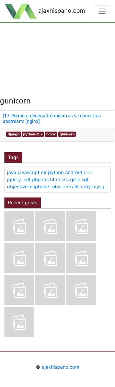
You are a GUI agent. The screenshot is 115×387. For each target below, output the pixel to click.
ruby (86, 187)
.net (26, 179)
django (13, 134)
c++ (88, 172)
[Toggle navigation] (102, 11)
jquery (14, 179)
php (36, 179)
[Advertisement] (57, 55)
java (11, 172)
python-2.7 (32, 134)
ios (45, 179)
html (55, 179)
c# (44, 172)
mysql (99, 187)
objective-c (19, 187)
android (73, 172)
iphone (41, 187)
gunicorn (67, 134)
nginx (51, 134)
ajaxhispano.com (61, 10)
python (56, 172)
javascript (29, 172)
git (73, 179)
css (65, 179)
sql (85, 179)
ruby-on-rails (64, 187)
